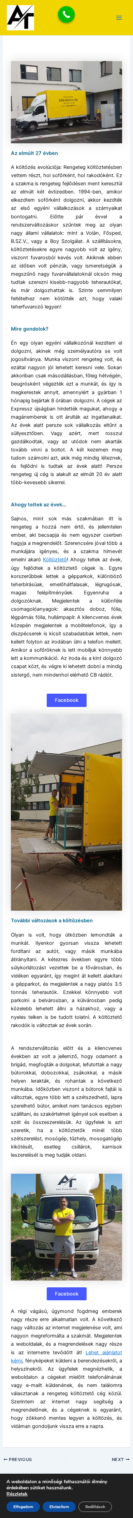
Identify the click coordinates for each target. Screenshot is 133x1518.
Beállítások (95, 1506)
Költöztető (55, 559)
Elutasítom (59, 1506)
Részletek (17, 1494)
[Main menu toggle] (119, 18)
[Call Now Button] (66, 14)
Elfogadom (23, 1506)
